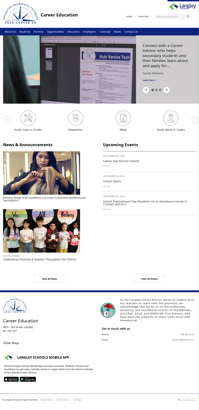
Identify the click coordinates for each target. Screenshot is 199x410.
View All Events (149, 278)
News (117, 31)
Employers (89, 31)
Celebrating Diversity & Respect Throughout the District (40, 259)
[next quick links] (195, 120)
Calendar (105, 31)
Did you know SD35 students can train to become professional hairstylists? (44, 199)
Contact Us (131, 31)
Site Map (77, 399)
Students (24, 31)
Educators (73, 31)
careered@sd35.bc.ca (183, 339)
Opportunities (55, 31)
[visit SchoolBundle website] (186, 400)
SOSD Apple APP (11, 379)
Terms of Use (63, 399)
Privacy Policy (46, 399)
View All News (49, 278)
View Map (11, 343)
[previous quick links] (7, 120)
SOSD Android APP (28, 379)
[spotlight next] (166, 90)
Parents (38, 31)
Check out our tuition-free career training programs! (166, 53)
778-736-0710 (187, 334)
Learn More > (150, 76)
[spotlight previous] (146, 90)
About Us (10, 31)
